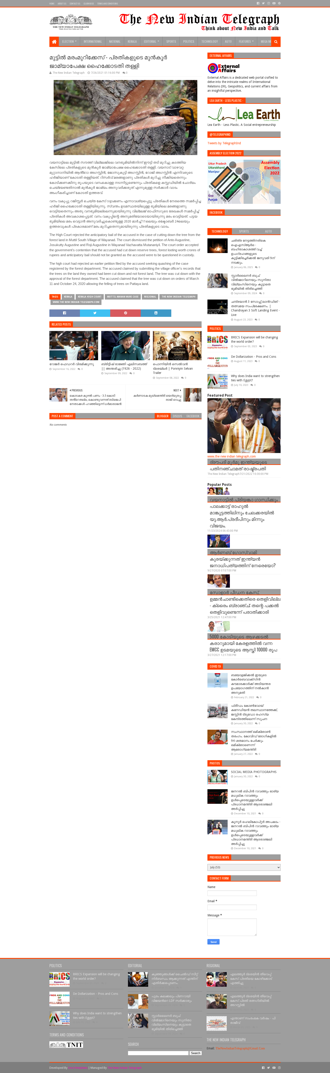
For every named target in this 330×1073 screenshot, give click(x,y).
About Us (62, 3)
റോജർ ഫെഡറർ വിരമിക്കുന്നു (71, 364)
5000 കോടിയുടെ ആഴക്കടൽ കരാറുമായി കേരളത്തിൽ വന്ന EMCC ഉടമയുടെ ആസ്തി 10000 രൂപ (243, 643)
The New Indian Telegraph (178, 296)
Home (51, 3)
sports (171, 41)
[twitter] (263, 3)
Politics (188, 41)
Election (68, 41)
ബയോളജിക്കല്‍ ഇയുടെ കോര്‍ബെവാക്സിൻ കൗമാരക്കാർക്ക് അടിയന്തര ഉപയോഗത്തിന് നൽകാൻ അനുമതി (251, 683)
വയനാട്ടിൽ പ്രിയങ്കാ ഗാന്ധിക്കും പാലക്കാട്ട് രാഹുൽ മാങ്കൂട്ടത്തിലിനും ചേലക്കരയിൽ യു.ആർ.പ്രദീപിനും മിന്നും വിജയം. (244, 512)
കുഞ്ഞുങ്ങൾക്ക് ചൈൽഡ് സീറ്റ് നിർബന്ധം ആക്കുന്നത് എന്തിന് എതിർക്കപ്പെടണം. (175, 978)
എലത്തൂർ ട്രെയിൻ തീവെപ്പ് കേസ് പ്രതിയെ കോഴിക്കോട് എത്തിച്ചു (251, 978)
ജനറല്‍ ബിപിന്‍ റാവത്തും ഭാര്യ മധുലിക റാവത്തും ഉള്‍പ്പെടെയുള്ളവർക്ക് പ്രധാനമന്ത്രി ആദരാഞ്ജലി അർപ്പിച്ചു (255, 800)
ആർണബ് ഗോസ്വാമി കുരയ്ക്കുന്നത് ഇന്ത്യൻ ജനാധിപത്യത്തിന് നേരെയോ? (243, 559)
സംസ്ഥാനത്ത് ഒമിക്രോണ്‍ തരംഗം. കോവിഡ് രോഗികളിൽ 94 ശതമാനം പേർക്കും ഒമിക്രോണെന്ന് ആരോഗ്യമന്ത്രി (253, 740)
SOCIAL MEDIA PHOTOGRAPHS (254, 772)
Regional (150, 296)
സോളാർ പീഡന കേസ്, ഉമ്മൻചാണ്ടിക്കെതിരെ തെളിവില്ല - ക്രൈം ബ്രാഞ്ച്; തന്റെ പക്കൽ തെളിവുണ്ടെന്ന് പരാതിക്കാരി (245, 602)
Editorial (150, 41)
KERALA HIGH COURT (89, 296)
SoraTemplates (78, 1067)
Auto (228, 41)
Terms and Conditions (107, 3)
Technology (209, 41)
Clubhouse (89, 3)
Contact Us (75, 3)
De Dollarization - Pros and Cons (253, 356)
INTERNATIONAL (93, 41)
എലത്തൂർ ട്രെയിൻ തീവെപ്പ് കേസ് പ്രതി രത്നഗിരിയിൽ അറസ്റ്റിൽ (250, 1000)
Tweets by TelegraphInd (224, 143)
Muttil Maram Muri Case (123, 296)
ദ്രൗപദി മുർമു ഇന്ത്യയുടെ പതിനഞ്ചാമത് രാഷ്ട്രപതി (238, 465)
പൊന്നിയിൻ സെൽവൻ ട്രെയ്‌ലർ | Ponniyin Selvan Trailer (173, 368)
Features (245, 41)
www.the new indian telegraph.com (76, 302)
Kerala (132, 41)
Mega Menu (268, 41)
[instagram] (268, 3)
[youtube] (274, 3)
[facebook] (258, 3)
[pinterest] (279, 3)
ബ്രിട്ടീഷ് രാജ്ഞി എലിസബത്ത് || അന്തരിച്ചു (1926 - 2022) (124, 366)
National (115, 41)
